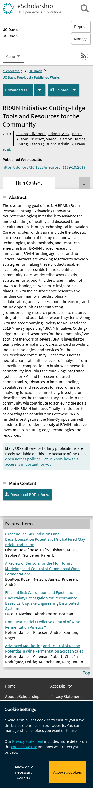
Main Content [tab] (29, 183)
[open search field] (84, 8)
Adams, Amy (58, 133)
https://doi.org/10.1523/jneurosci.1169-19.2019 (44, 167)
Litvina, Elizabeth (31, 133)
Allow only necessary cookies (24, 772)
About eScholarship (22, 696)
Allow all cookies (67, 772)
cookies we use (24, 746)
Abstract (17, 197)
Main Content (22, 483)
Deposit (81, 26)
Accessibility (61, 686)
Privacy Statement (66, 696)
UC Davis (10, 35)
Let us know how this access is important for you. (42, 461)
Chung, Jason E (29, 143)
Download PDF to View (29, 494)
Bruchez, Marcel (43, 138)
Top (86, 673)
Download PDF (18, 90)
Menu (10, 56)
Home (10, 686)
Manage (79, 38)
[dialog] (46, 744)
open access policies (23, 458)
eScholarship (12, 71)
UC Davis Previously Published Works (31, 77)
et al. (7, 149)
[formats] (39, 90)
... (84, 183)
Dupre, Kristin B (59, 143)
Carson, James (73, 138)
